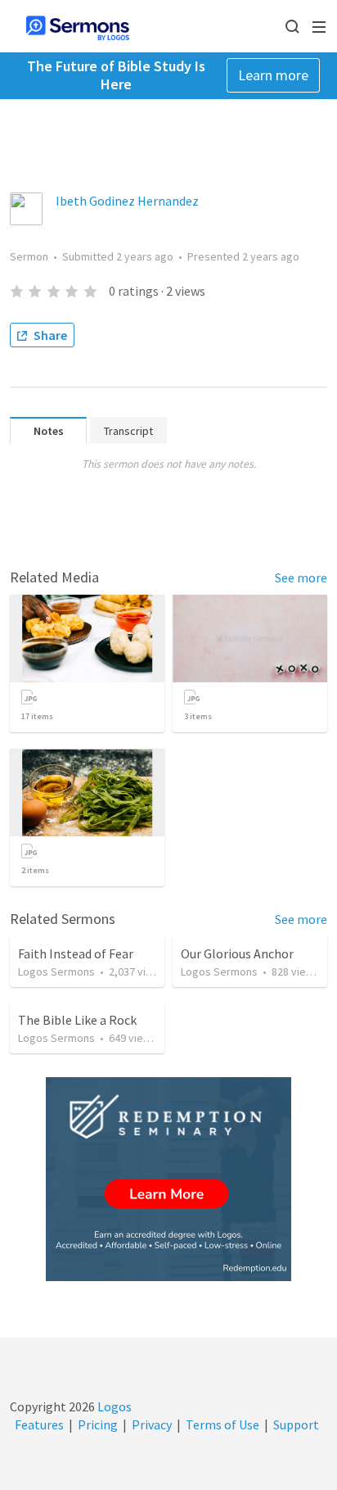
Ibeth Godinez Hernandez (127, 200)
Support (296, 1424)
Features (39, 1424)
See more (301, 577)
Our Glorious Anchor (237, 953)
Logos (113, 1406)
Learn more (273, 75)
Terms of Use (222, 1424)
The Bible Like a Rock (77, 1020)
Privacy (152, 1424)
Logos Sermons (56, 971)
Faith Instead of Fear (75, 953)
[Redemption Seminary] (168, 1179)
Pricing (98, 1424)
